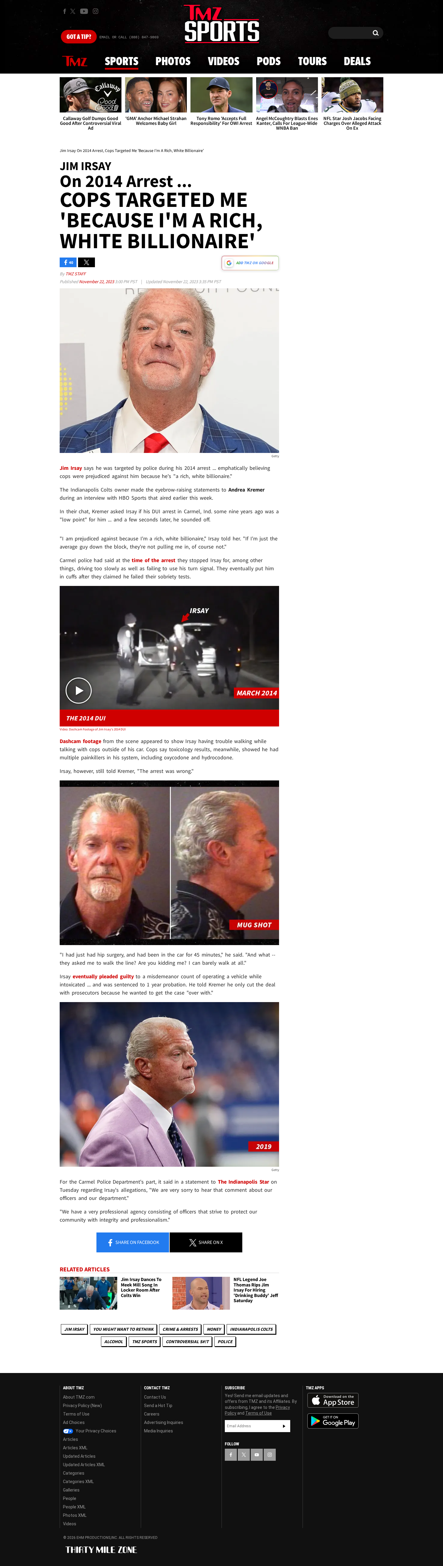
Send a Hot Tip (158, 1405)
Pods (269, 62)
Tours (312, 62)
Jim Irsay (74, 1329)
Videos (223, 62)
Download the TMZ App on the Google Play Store (333, 1421)
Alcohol (113, 1341)
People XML (74, 1506)
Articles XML (75, 1447)
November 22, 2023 (97, 281)
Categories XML (78, 1481)
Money (214, 1329)
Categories (73, 1473)
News (74, 61)
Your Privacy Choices (95, 1430)
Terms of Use (76, 1414)
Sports (121, 62)
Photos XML (74, 1515)
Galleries (71, 1490)
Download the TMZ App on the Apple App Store (333, 1400)
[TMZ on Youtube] (84, 11)
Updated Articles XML (84, 1464)
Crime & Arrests (180, 1329)
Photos (173, 62)
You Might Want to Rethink (123, 1329)
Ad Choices (74, 1422)
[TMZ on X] (74, 11)
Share (137, 1242)
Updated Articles (79, 1456)
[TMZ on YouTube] (257, 1455)
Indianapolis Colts (251, 1329)
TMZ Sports (144, 1341)
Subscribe (284, 1426)
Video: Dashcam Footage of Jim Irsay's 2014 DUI (93, 729)
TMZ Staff (75, 274)
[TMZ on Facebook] (65, 11)
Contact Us (155, 1397)
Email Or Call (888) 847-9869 (129, 37)
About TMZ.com (79, 1397)
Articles (70, 1439)
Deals (357, 62)
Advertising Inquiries (163, 1422)
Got (79, 37)
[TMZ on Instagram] (95, 11)
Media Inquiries (158, 1430)
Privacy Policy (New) (82, 1405)
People (69, 1498)
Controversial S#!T (187, 1341)
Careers (151, 1414)
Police (225, 1341)
